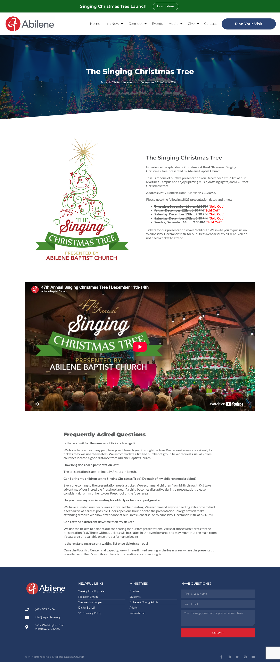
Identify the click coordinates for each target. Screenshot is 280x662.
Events (157, 24)
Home (95, 24)
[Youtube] (253, 657)
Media (173, 24)
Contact (210, 24)
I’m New (112, 24)
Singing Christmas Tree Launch (113, 6)
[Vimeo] (245, 657)
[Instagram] (229, 657)
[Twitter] (237, 657)
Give (191, 24)
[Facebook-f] (221, 657)
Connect (135, 24)
